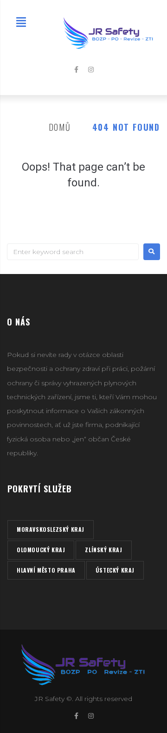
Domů (60, 127)
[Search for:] (73, 251)
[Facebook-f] (76, 69)
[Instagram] (91, 69)
